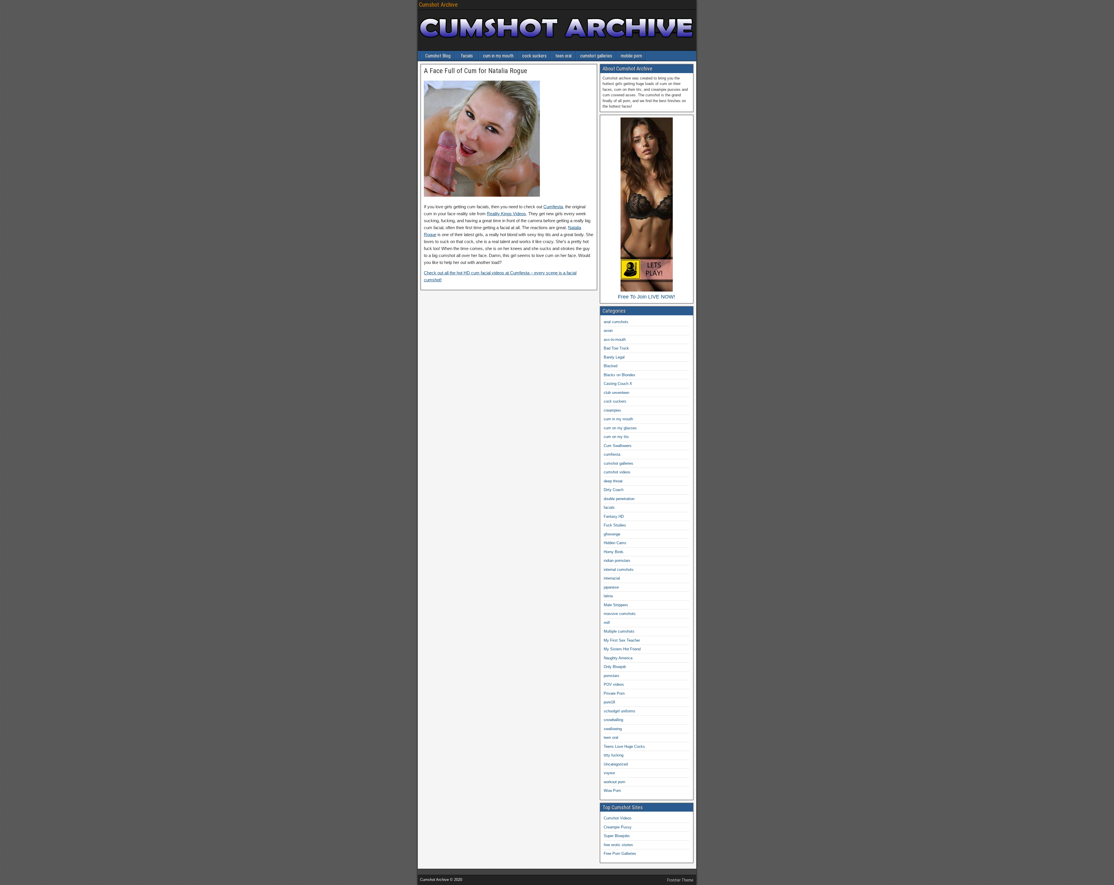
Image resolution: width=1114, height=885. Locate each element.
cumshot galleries (596, 56)
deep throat (613, 481)
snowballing (613, 720)
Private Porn (614, 693)
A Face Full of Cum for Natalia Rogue (475, 71)
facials (467, 56)
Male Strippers (616, 605)
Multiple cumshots (619, 631)
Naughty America (618, 658)
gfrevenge (612, 534)
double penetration (619, 499)
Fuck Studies (615, 525)
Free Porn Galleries (620, 853)
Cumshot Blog (438, 56)
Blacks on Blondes (619, 375)
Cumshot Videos (618, 818)
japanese (611, 587)
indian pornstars (617, 560)
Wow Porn (612, 790)
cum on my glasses (620, 428)
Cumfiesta (553, 206)
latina (608, 596)
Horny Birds (613, 552)
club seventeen (616, 392)
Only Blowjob (615, 667)
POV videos (614, 684)
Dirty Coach (613, 490)
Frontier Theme (680, 880)
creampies (612, 410)
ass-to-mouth (615, 339)
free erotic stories (618, 845)
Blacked (610, 366)
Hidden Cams (615, 543)
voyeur (609, 773)
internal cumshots (619, 569)
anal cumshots (616, 322)
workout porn (614, 782)
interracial (612, 578)
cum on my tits (616, 437)
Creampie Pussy (618, 827)
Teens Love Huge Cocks (624, 746)
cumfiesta (612, 454)
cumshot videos (617, 472)
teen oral (563, 56)
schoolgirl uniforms (619, 711)
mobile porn (631, 56)
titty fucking (613, 755)
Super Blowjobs (617, 836)
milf (607, 622)
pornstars (611, 676)
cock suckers (534, 56)
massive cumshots (620, 613)
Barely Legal (614, 357)
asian (608, 330)
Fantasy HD (614, 516)
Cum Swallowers (618, 446)
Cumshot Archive (438, 4)
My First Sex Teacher (622, 640)
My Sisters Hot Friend (622, 649)
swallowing (613, 729)
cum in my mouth (498, 56)
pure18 (609, 702)
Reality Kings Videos (506, 213)
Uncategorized (616, 764)
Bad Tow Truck (616, 348)
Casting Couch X (618, 383)
